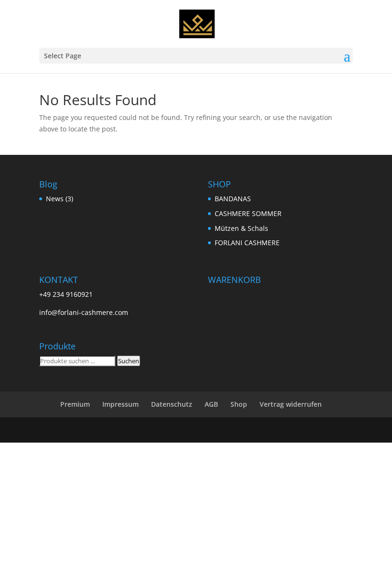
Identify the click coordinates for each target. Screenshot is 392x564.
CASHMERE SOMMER (248, 213)
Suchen (128, 361)
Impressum (120, 404)
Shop (238, 404)
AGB (211, 404)
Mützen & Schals (241, 228)
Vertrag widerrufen (291, 404)
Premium (75, 404)
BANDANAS (233, 198)
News (55, 198)
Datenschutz (171, 404)
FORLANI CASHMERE (247, 242)
